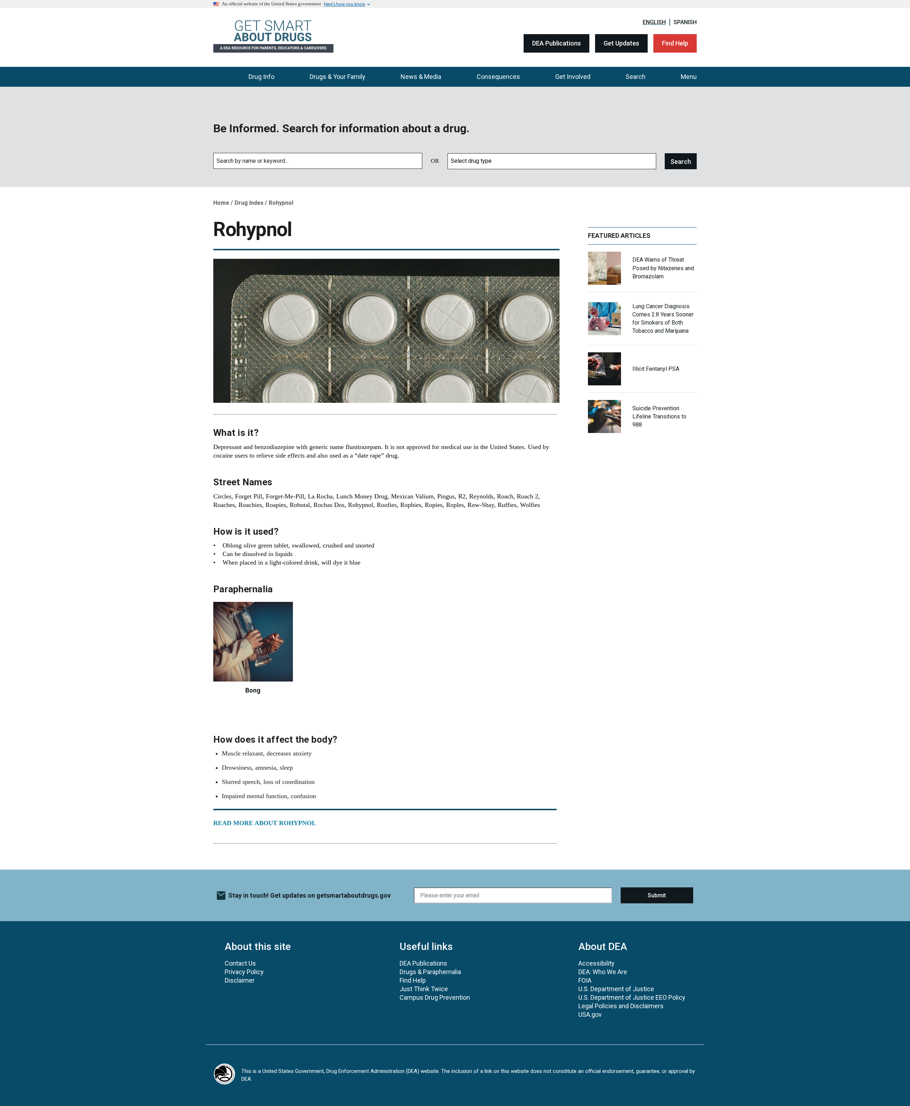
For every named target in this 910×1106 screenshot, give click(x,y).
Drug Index (249, 202)
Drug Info (261, 76)
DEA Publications (556, 43)
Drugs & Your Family (337, 76)
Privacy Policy (244, 972)
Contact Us (240, 963)
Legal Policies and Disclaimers (621, 1006)
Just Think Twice (424, 989)
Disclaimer (240, 980)
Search (636, 76)
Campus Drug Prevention (435, 997)
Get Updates (621, 43)
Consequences (498, 76)
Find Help (675, 43)
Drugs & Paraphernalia (430, 972)
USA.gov (590, 1014)
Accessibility (596, 963)
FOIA (585, 980)
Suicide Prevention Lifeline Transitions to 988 (659, 416)
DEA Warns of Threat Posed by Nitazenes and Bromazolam (663, 267)
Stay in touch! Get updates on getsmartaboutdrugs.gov (309, 895)
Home (221, 202)
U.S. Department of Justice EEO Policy (631, 997)
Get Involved (572, 76)
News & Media (421, 76)
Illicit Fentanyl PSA (655, 368)
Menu (689, 76)
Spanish (685, 22)
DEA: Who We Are (602, 972)
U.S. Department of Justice (616, 989)
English (654, 22)
